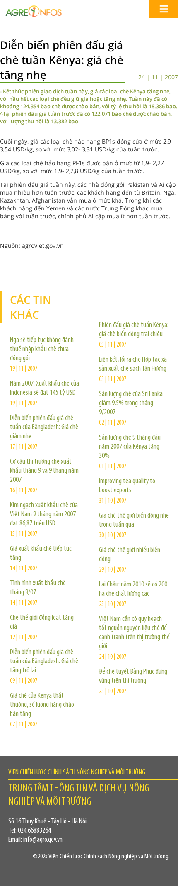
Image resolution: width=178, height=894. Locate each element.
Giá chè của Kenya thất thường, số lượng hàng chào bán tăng (42, 705)
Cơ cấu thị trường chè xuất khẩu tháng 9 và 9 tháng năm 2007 (44, 471)
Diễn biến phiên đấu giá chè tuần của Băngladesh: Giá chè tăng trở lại (44, 661)
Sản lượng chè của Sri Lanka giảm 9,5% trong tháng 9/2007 (131, 403)
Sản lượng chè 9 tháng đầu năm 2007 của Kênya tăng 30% (130, 447)
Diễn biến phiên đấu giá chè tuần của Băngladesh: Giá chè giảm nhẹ (44, 427)
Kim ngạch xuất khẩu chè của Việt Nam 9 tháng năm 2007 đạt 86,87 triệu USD (44, 515)
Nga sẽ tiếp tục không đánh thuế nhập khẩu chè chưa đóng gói (42, 349)
